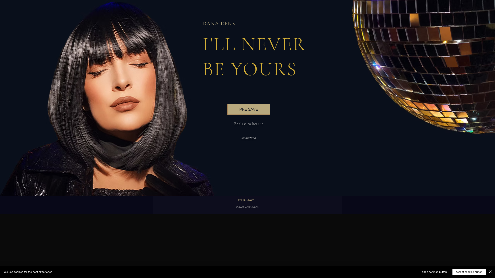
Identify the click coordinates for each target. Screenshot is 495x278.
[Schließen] (490, 272)
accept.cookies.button (469, 271)
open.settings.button (434, 271)
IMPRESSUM (246, 200)
